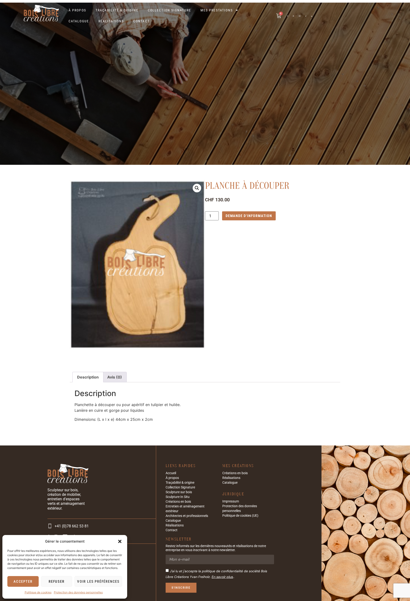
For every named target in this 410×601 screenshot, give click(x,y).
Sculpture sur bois (179, 492)
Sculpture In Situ (178, 497)
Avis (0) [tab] (114, 377)
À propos (77, 10)
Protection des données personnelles (78, 592)
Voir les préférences (98, 581)
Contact (141, 21)
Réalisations (111, 21)
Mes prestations (216, 10)
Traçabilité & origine (117, 10)
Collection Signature (169, 10)
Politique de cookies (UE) (240, 515)
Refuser (57, 581)
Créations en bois (178, 501)
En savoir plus (222, 577)
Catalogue (79, 21)
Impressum (230, 501)
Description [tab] (88, 377)
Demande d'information (249, 216)
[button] (119, 541)
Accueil (171, 473)
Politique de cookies (38, 592)
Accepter (23, 581)
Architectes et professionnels (187, 516)
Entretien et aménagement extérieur (185, 508)
